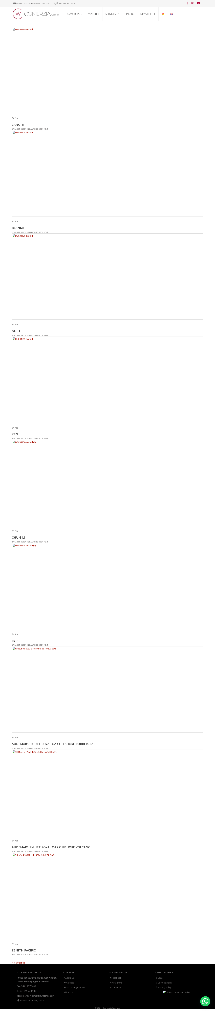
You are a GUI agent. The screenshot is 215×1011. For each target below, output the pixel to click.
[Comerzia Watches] (36, 13)
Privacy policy (164, 987)
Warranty (111, 25)
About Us (72, 21)
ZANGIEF (18, 125)
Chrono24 (116, 987)
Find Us (129, 13)
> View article (18, 962)
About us (69, 977)
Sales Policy (74, 25)
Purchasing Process (116, 21)
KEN (15, 434)
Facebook (116, 977)
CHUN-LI (18, 537)
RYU (15, 641)
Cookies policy (164, 982)
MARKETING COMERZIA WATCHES (26, 129)
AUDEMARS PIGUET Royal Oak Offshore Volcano (51, 847)
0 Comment (43, 129)
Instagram (116, 982)
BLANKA (18, 228)
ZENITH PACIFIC (24, 950)
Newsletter (148, 13)
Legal (160, 977)
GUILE (16, 331)
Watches (93, 13)
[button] (205, 1001)
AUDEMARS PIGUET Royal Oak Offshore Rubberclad (54, 744)
